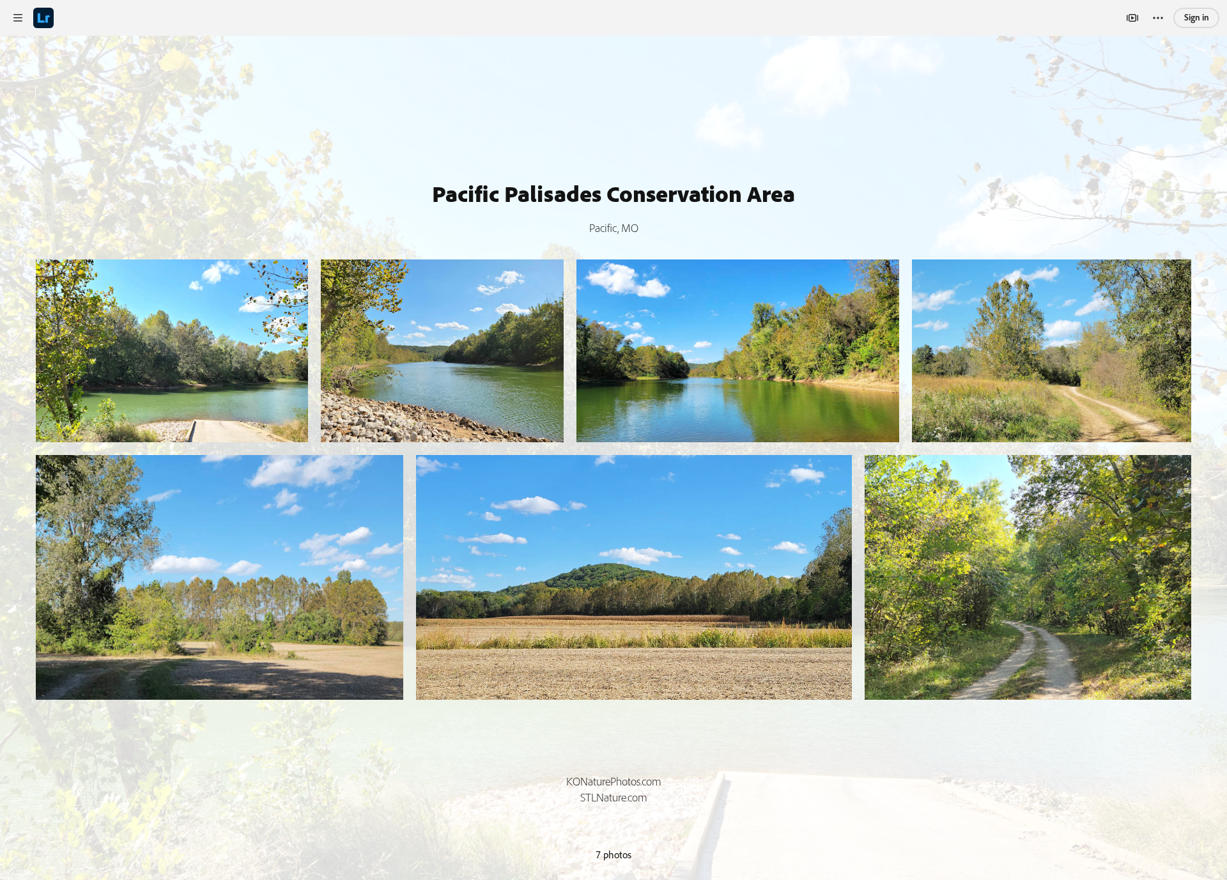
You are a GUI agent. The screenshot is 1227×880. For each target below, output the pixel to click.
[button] (18, 18)
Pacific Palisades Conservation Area (613, 193)
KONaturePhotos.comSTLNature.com (613, 790)
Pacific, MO (613, 228)
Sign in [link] (1196, 17)
